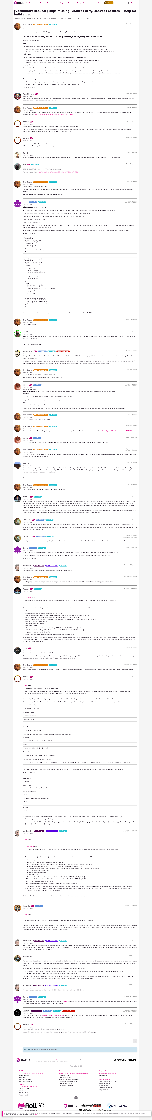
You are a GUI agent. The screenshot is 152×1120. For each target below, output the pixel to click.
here (35, 1114)
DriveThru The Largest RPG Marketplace (28, 1085)
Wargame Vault (23, 1095)
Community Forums (19, 18)
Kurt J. (26, 496)
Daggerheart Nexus (65, 1077)
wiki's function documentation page (53, 1015)
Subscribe (109, 3)
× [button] (150, 1113)
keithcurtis (28, 565)
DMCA (62, 1059)
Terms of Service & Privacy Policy (52, 1059)
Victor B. (27, 519)
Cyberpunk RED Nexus (66, 1086)
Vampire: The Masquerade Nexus (69, 1079)
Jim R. (25, 152)
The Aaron (28, 24)
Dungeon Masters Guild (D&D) (108, 1081)
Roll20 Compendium (25, 1081)
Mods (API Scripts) (32, 18)
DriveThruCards (23, 1093)
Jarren (26, 121)
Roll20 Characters (24, 1077)
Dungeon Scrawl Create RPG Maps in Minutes (107, 1072)
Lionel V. (27, 331)
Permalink (26, 27)
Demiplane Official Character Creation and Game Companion (74, 1072)
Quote (31, 27)
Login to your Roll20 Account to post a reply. (43, 1050)
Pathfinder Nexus (64, 1075)
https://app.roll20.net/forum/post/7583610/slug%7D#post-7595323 (58, 172)
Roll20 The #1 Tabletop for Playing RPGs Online (31, 1072)
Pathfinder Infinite (104, 1083)
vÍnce (25, 384)
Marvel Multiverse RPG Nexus (68, 1081)
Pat (24, 164)
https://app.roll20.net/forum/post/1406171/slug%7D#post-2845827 (54, 115)
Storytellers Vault (104, 1090)
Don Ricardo (29, 94)
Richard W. (28, 351)
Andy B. (26, 463)
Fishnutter (27, 956)
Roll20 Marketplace (25, 1079)
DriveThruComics (24, 1089)
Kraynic (26, 906)
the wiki (64, 1002)
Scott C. (27, 1010)
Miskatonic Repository (105, 1088)
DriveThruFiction (24, 1091)
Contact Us (67, 1059)
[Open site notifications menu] (128, 3)
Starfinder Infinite (104, 1086)
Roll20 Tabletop (24, 1075)
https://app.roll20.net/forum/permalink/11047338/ (117, 431)
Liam (25, 648)
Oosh (25, 201)
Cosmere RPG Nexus (65, 1084)
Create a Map (103, 1075)
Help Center (74, 1059)
